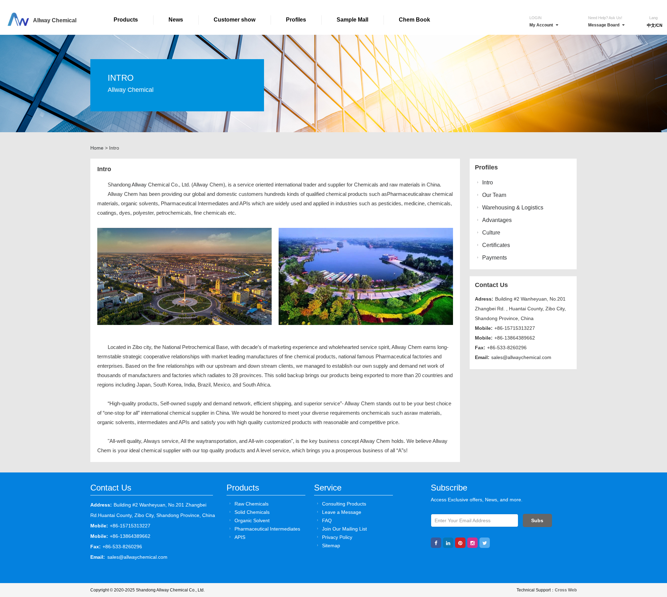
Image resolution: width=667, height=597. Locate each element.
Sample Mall (352, 20)
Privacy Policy (337, 537)
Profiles (296, 20)
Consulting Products (344, 504)
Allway (139, 185)
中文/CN (654, 25)
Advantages (497, 220)
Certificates (496, 245)
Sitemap (331, 545)
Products (126, 20)
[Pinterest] (460, 543)
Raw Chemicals (251, 504)
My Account (541, 25)
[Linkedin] (448, 543)
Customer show (234, 20)
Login (535, 18)
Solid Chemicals (252, 512)
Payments (494, 258)
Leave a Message (341, 512)
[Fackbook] (436, 543)
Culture (491, 233)
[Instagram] (472, 543)
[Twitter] (484, 543)
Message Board (603, 25)
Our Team (494, 195)
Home (97, 148)
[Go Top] (649, 539)
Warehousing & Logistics (512, 207)
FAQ (327, 520)
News (175, 20)
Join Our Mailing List (344, 529)
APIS (239, 537)
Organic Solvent (252, 520)
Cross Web (566, 590)
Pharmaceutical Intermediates (267, 529)
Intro (487, 182)
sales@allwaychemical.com (521, 357)
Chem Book (414, 20)
